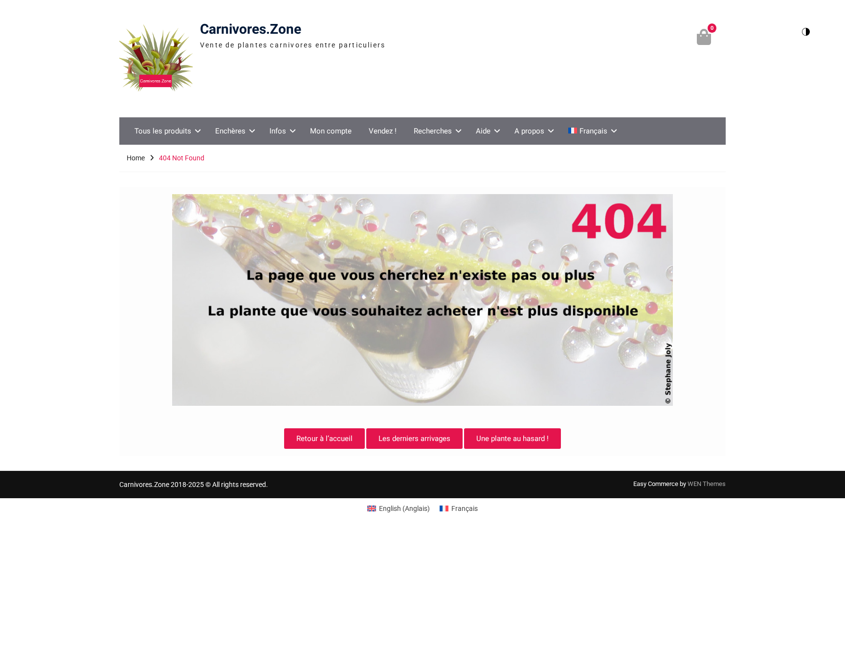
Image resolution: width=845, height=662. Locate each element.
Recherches (433, 131)
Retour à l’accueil (324, 438)
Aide (483, 131)
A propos (529, 131)
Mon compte (331, 131)
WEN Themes (707, 483)
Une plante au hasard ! (512, 438)
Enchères (230, 131)
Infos (277, 131)
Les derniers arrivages (414, 438)
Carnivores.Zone (250, 30)
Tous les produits (162, 131)
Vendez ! (383, 131)
